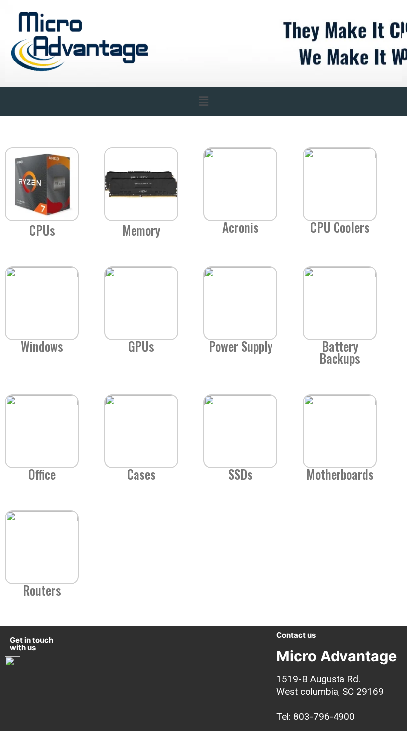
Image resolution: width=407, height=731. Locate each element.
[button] (203, 101)
